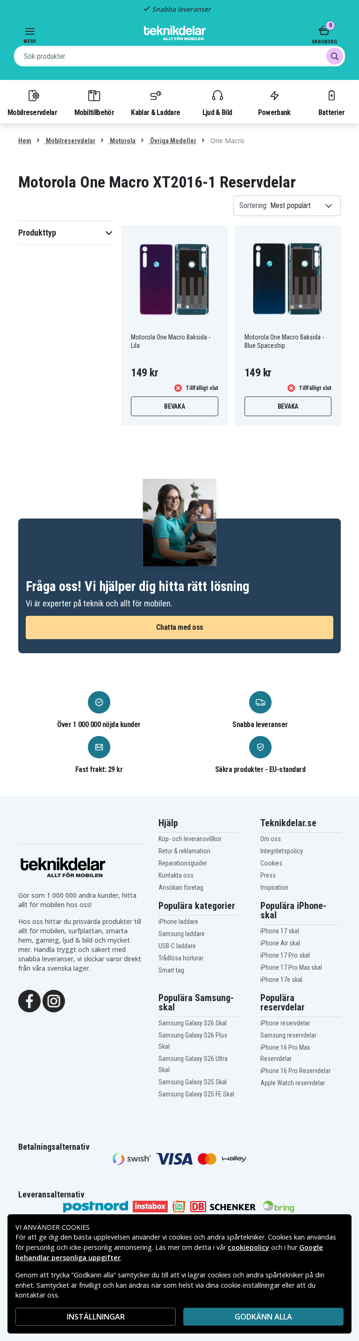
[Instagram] (54, 1000)
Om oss (270, 839)
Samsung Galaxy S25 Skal (192, 1082)
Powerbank (274, 112)
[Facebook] (29, 1000)
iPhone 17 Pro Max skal (291, 967)
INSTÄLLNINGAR (96, 1317)
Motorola (122, 140)
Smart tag (171, 970)
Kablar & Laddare (155, 112)
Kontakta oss (176, 875)
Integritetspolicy (281, 851)
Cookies (271, 863)
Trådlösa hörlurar (180, 958)
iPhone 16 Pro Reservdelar (295, 1070)
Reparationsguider (182, 863)
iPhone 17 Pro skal (285, 955)
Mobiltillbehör (94, 112)
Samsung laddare (181, 933)
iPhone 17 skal (279, 931)
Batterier (331, 112)
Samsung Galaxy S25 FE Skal (196, 1094)
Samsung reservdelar (288, 1035)
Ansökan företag (180, 887)
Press (268, 875)
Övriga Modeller (172, 140)
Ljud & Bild (217, 112)
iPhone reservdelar (285, 1023)
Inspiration (274, 887)
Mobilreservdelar (32, 112)
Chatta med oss (179, 627)
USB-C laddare (177, 946)
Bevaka (174, 406)
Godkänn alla (263, 1317)
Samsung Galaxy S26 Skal (192, 1023)
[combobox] (179, 56)
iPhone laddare (178, 921)
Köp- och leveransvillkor (190, 839)
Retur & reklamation (184, 851)
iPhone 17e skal (281, 979)
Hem (24, 140)
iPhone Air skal (280, 943)
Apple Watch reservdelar (292, 1083)
